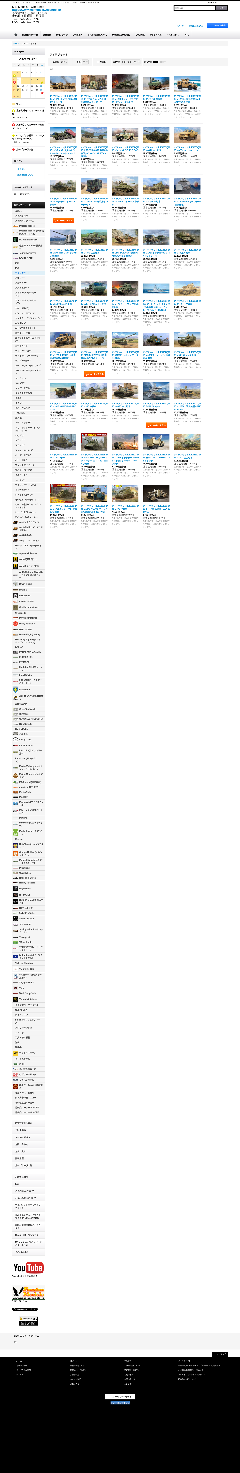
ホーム (19, 1361)
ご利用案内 (20, 1130)
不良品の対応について (25, 1198)
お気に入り (20, 1151)
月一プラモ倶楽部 (23, 1165)
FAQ (17, 1184)
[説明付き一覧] (163, 62)
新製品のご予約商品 (78, 1370)
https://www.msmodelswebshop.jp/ (36, 9)
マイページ (20, 1375)
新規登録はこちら (196, 26)
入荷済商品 (74, 1375)
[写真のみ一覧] (156, 62)
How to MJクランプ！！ (27, 1235)
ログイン (180, 26)
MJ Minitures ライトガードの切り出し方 (28, 1243)
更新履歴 (19, 1158)
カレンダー (128, 1384)
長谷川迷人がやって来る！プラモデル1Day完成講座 (28, 1216)
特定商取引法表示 (23, 1123)
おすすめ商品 (75, 1379)
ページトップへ (221, 1354)
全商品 (18, 211)
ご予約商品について (24, 1191)
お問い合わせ (21, 1144)
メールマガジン (22, 1137)
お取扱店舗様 (21, 1177)
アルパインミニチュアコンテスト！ (28, 1206)
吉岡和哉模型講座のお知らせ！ (28, 1226)
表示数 (56, 62)
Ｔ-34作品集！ (22, 1252)
